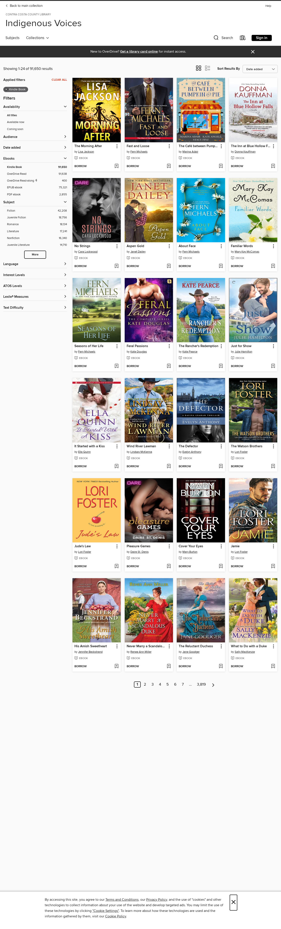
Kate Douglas (138, 351)
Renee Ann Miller (140, 652)
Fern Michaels (139, 151)
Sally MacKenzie (245, 652)
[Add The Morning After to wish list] (116, 166)
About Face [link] (187, 246)
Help (268, 6)
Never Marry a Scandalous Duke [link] (147, 646)
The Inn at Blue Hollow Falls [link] (251, 146)
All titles (12, 115)
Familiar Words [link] (242, 246)
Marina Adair (190, 151)
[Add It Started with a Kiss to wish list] (116, 466)
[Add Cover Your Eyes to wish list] (220, 566)
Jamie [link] (235, 546)
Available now (15, 122)
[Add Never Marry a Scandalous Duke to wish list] (168, 666)
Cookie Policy (115, 916)
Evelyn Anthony (191, 452)
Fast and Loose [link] (138, 146)
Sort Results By (228, 69)
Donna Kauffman (245, 151)
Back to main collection (26, 6)
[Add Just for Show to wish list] (273, 366)
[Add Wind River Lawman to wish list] (168, 466)
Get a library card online (139, 51)
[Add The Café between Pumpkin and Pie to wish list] (220, 166)
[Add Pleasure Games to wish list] (168, 566)
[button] (222, 38)
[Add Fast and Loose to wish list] (168, 166)
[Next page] (213, 684)
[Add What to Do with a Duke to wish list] (273, 666)
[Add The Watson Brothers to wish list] (273, 466)
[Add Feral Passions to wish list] (168, 366)
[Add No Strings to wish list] (116, 266)
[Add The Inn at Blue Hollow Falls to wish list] (273, 166)
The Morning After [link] (88, 146)
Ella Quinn (84, 452)
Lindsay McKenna (141, 452)
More (35, 255)
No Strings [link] (82, 246)
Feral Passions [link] (137, 346)
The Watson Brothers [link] (246, 446)
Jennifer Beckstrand (90, 652)
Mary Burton (189, 552)
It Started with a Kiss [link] (89, 446)
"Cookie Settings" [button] (105, 911)
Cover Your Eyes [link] (191, 546)
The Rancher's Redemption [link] (198, 346)
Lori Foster (241, 452)
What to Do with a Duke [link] (249, 646)
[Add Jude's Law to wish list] (116, 566)
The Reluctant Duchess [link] (196, 646)
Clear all (59, 80)
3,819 (201, 684)
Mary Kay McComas (247, 251)
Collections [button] (36, 38)
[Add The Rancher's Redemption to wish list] (220, 366)
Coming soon (15, 129)
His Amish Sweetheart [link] (90, 646)
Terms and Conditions (122, 899)
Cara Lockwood (87, 251)
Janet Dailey (138, 251)
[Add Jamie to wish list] (273, 566)
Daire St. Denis (139, 552)
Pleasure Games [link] (138, 546)
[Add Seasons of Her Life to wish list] (116, 366)
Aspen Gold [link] (135, 246)
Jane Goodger (191, 652)
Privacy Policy (156, 899)
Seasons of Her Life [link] (88, 346)
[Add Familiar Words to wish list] (273, 266)
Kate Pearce (189, 351)
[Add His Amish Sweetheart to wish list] (116, 666)
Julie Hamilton (243, 351)
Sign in (261, 38)
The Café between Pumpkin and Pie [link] (199, 146)
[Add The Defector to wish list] (220, 466)
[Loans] (242, 38)
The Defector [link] (188, 446)
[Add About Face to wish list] (220, 266)
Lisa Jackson (86, 151)
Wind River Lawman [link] (141, 446)
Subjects (12, 38)
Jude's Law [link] (82, 546)
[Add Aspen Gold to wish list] (168, 266)
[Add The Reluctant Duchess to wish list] (220, 666)
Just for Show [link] (241, 346)
